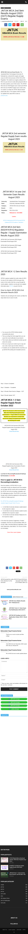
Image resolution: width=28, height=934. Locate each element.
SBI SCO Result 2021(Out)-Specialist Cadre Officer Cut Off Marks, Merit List (20, 581)
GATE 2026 (19, 929)
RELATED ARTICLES (6, 597)
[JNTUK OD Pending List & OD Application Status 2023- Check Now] (4, 617)
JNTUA (2, 891)
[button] (26, 2)
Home (2, 5)
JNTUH (2, 889)
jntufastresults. (4, 95)
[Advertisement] (14, 56)
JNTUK (2, 7)
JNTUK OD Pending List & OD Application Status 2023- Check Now (18, 617)
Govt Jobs (3, 902)
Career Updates (11, 929)
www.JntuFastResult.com (7, 21)
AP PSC (24, 929)
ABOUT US (5, 929)
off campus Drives (5, 898)
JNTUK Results (17, 220)
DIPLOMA (3, 893)
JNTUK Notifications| (8, 220)
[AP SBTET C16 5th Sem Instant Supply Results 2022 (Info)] (4, 867)
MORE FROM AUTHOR (18, 597)
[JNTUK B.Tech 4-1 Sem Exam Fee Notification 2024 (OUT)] (4, 609)
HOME (2, 884)
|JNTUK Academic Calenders (16, 222)
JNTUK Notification (5, 900)
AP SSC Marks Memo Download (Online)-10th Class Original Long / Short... (17, 860)
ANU (2, 896)
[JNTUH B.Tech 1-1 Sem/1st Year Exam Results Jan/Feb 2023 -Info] (4, 874)
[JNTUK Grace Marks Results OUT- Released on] (4, 602)
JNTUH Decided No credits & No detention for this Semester (7, 581)
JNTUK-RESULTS (7, 7)
